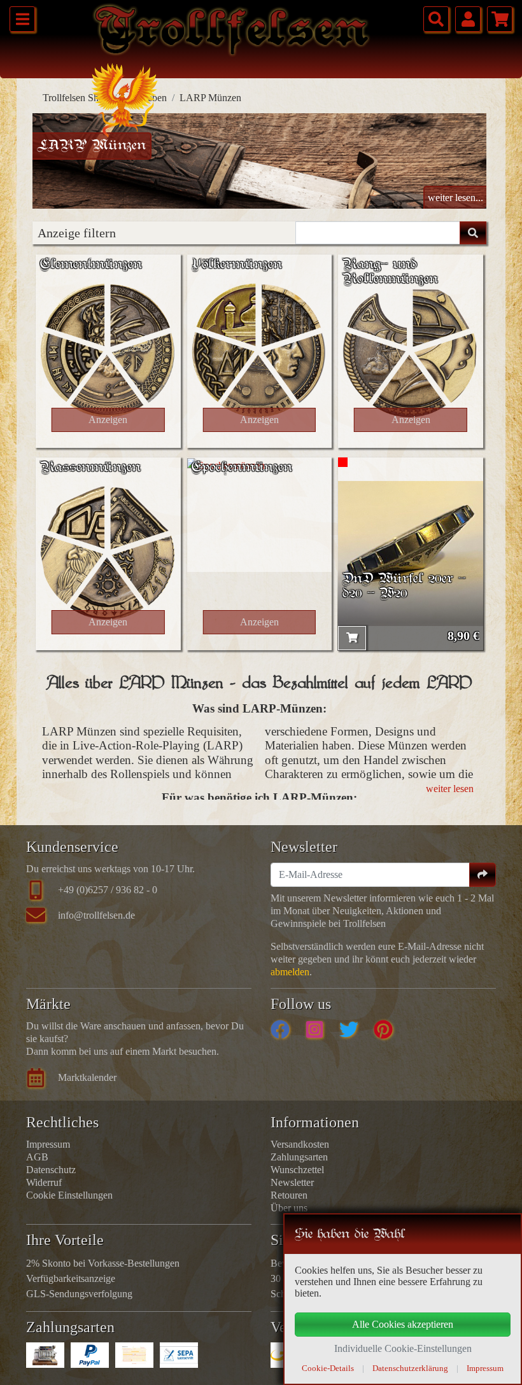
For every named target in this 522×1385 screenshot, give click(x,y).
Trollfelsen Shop (76, 97)
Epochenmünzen (242, 468)
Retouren (289, 1195)
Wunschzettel (297, 1169)
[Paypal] (90, 1355)
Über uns (289, 1207)
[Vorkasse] (134, 1355)
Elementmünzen (91, 265)
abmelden (290, 971)
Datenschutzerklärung (410, 1368)
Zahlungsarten (299, 1157)
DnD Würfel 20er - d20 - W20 (403, 586)
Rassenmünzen (90, 468)
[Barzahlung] (45, 1355)
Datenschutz (51, 1169)
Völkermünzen (237, 265)
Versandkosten (300, 1144)
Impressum (48, 1144)
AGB (37, 1157)
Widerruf (44, 1182)
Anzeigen (107, 419)
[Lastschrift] (179, 1355)
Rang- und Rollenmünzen (390, 272)
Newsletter (292, 1182)
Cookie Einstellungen (69, 1195)
